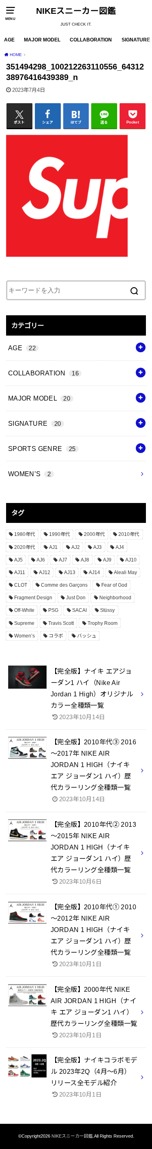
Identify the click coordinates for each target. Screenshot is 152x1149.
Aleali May (125, 572)
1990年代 (59, 534)
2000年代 (94, 534)
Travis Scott (61, 623)
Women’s (24, 636)
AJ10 (131, 560)
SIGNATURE (136, 39)
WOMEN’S (29, 473)
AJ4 (120, 547)
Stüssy (107, 610)
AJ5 (18, 560)
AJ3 (97, 547)
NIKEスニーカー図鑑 (76, 10)
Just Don (76, 598)
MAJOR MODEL (42, 39)
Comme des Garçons (64, 585)
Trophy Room (103, 623)
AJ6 (40, 560)
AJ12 (44, 572)
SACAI (79, 610)
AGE (9, 39)
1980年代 (24, 534)
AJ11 (19, 572)
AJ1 (53, 547)
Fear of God (114, 585)
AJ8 (85, 560)
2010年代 (128, 534)
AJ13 (69, 572)
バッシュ (86, 636)
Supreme (24, 623)
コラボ (56, 636)
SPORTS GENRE (42, 448)
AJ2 (75, 547)
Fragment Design (33, 598)
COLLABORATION (91, 39)
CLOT (20, 585)
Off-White (24, 610)
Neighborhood (115, 598)
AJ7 (63, 560)
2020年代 (24, 547)
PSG (53, 610)
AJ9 (107, 560)
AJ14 (94, 572)
